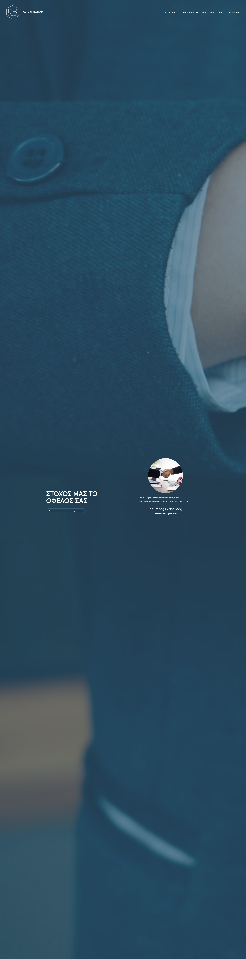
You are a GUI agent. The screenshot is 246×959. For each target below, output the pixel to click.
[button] (66, 510)
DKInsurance (33, 12)
